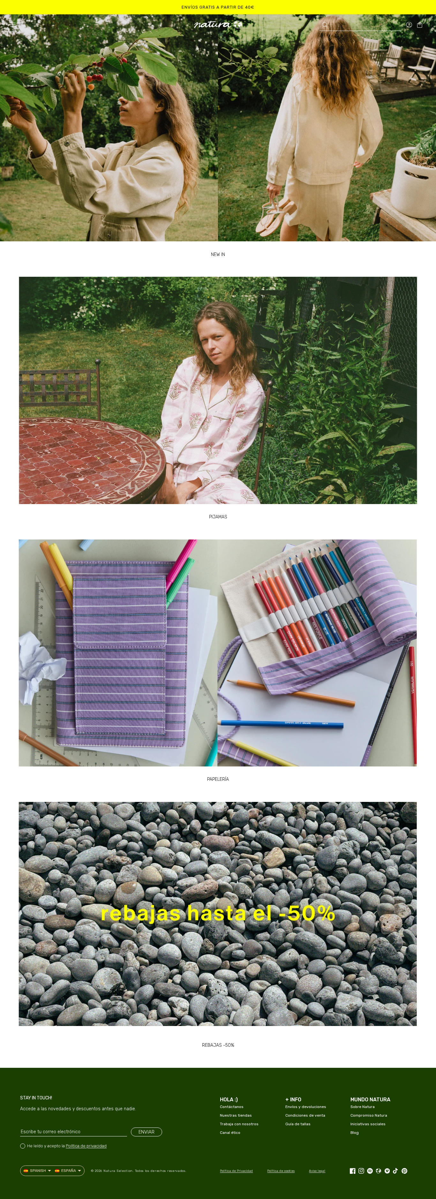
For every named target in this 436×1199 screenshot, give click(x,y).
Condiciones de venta (305, 1115)
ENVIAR (146, 1132)
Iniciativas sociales (368, 1124)
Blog (354, 1132)
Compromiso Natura (368, 1115)
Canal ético (230, 1132)
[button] (13, 24)
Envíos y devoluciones (305, 1107)
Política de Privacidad (236, 1171)
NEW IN (218, 254)
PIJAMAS (218, 517)
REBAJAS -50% (218, 1045)
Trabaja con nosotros (239, 1124)
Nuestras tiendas (236, 1115)
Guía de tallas (298, 1124)
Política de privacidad (86, 1145)
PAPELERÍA (218, 779)
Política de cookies (281, 1171)
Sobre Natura (362, 1107)
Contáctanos (232, 1107)
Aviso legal (317, 1171)
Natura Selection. (118, 1171)
